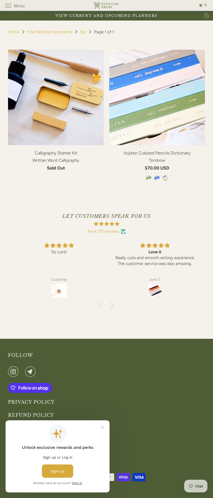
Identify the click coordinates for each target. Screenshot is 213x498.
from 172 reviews (103, 231)
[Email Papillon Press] (31, 371)
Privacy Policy (31, 402)
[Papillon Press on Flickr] (23, 371)
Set (83, 31)
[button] (102, 306)
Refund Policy (31, 415)
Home (14, 31)
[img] (106, 224)
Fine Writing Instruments (50, 31)
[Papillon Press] (106, 5)
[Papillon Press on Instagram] (14, 371)
